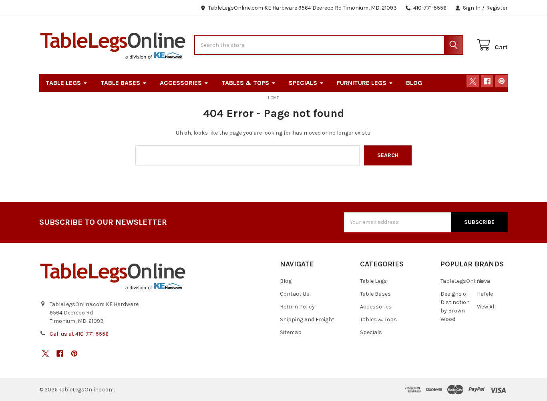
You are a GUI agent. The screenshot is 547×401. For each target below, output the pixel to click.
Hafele (485, 293)
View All (486, 306)
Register (497, 7)
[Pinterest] (501, 81)
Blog (414, 83)
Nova (483, 281)
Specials (303, 83)
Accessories (181, 83)
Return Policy (297, 306)
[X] (473, 81)
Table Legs (63, 83)
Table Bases (120, 83)
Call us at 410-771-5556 (79, 333)
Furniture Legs (361, 83)
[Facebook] (487, 81)
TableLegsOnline (461, 281)
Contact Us (295, 293)
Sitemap (291, 332)
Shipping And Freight (307, 319)
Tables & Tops (245, 83)
